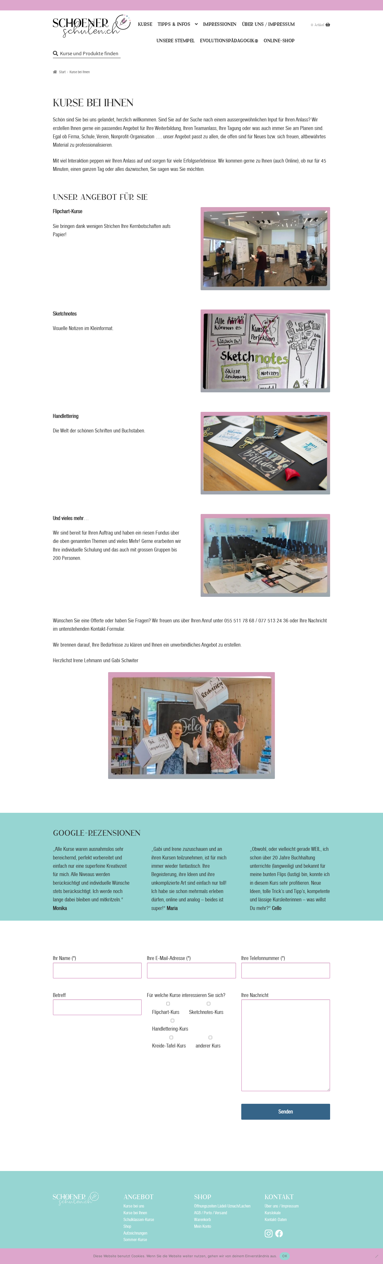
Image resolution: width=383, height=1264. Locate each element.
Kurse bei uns (133, 1206)
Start (62, 72)
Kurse (145, 24)
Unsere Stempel (176, 41)
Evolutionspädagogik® (229, 41)
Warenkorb (202, 1219)
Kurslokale (273, 1212)
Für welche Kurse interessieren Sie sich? (186, 995)
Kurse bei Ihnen (135, 1212)
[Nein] (376, 1256)
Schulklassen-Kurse (138, 1219)
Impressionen (220, 24)
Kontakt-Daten (276, 1219)
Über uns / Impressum (268, 24)
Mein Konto (202, 1226)
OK (284, 1256)
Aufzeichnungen (135, 1233)
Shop (127, 1226)
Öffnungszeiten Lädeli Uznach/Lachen (222, 1206)
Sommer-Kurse (135, 1239)
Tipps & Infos (174, 24)
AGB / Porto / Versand (210, 1212)
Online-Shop (279, 41)
